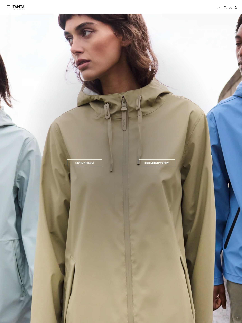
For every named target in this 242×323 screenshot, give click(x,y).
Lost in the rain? (84, 162)
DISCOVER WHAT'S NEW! (156, 162)
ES (218, 7)
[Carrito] (236, 7)
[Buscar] (225, 7)
